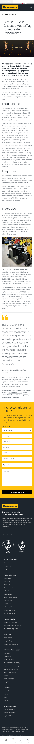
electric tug (9, 64)
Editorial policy (23, 736)
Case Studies (8, 638)
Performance (7, 566)
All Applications (8, 682)
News (5, 697)
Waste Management (10, 672)
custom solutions (15, 392)
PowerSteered (8, 594)
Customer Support (9, 709)
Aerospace (7, 653)
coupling (25, 306)
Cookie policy (5, 736)
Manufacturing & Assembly (12, 663)
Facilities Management (11, 669)
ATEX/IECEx (7, 604)
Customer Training (9, 713)
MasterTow (7, 585)
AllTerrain (6, 591)
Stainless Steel (8, 600)
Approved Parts (8, 716)
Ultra (5, 569)
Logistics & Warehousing (11, 666)
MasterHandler (8, 588)
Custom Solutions (9, 613)
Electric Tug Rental (9, 610)
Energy (6, 675)
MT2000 (7, 279)
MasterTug (7, 581)
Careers (6, 694)
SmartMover (7, 578)
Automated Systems (10, 607)
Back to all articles (10, 14)
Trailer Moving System (10, 597)
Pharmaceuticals (9, 659)
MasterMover (17, 124)
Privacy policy (13, 736)
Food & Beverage (9, 679)
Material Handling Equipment (12, 625)
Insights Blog (8, 641)
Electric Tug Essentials (10, 622)
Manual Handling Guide (11, 629)
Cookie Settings (6, 2)
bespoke (12, 176)
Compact (6, 563)
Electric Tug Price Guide (11, 644)
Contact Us (7, 700)
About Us (6, 691)
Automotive (7, 656)
